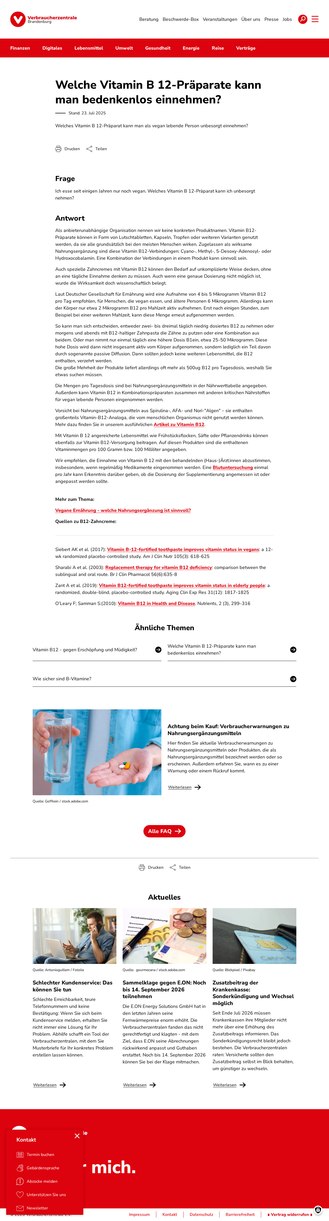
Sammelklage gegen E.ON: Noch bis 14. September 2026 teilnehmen (164, 989)
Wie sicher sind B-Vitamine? (62, 679)
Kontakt (169, 1214)
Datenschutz (201, 1214)
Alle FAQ (160, 831)
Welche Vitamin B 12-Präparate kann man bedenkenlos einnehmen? (212, 649)
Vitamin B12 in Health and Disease (156, 603)
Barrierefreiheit (240, 1214)
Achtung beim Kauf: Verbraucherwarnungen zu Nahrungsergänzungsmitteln (228, 730)
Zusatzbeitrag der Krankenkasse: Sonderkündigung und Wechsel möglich (253, 993)
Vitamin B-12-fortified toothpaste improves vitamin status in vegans (183, 549)
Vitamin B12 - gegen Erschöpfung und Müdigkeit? (85, 650)
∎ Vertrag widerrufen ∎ (290, 1214)
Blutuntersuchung (233, 467)
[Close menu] (77, 1136)
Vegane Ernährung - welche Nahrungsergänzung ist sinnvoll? (123, 510)
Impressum (139, 1214)
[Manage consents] (318, 1210)
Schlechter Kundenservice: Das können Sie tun (72, 986)
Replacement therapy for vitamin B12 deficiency (158, 567)
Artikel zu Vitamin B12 (179, 424)
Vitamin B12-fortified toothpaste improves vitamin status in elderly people (182, 585)
